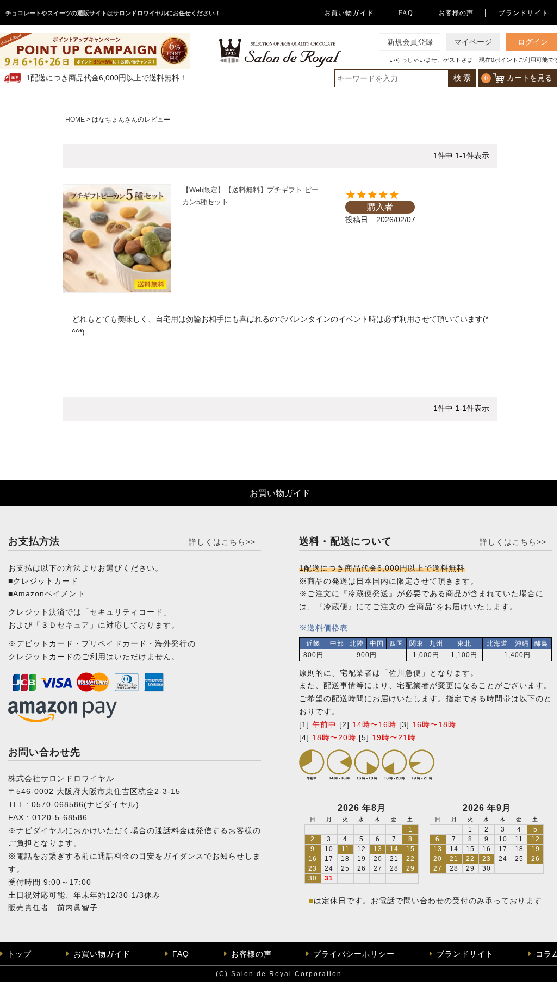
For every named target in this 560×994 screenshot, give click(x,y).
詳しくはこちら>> (222, 541)
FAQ (406, 13)
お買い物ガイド (349, 13)
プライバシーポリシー (354, 953)
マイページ (473, 42)
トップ (19, 953)
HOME (75, 119)
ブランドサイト (524, 13)
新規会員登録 (410, 42)
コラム (548, 953)
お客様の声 (456, 13)
